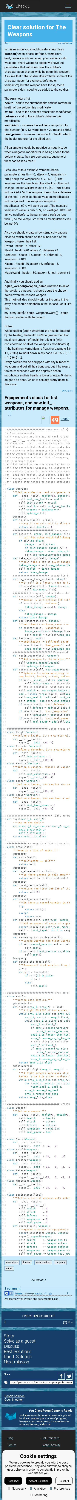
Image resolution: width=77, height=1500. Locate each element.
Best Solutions (18, 1351)
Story (9, 1335)
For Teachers (50, 1438)
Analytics (40, 1488)
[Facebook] (62, 1376)
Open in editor (13, 1399)
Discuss (11, 1346)
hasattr (27, 1262)
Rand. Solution (18, 1356)
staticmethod (43, 1262)
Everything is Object (38, 1316)
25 (11, 1293)
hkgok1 (19, 1293)
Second (39, 1293)
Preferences (62, 1488)
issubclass (12, 1262)
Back (6, 43)
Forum (11, 1445)
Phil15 (65, 419)
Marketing (40, 1495)
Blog (10, 1438)
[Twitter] (69, 1376)
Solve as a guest (20, 1341)
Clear (14, 27)
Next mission (16, 1362)
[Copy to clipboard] (7, 1382)
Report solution (14, 1396)
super (9, 1268)
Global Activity (51, 1445)
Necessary (19, 1488)
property (60, 1262)
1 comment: (12, 1288)
